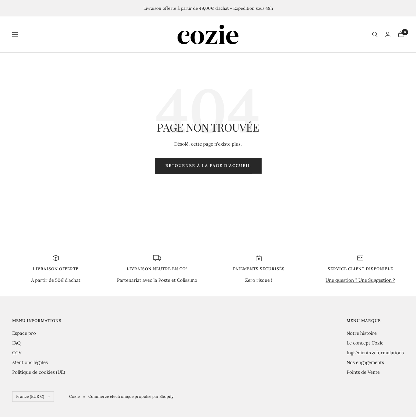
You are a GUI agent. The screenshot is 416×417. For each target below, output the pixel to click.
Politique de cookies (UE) (38, 372)
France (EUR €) (30, 396)
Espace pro (24, 333)
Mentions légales (30, 362)
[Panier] (401, 34)
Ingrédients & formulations (375, 352)
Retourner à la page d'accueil (208, 165)
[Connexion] (387, 34)
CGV (17, 352)
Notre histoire (362, 333)
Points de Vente (363, 372)
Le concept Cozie (365, 343)
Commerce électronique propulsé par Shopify (131, 396)
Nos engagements (365, 362)
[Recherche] (375, 34)
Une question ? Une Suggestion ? (360, 280)
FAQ (16, 343)
